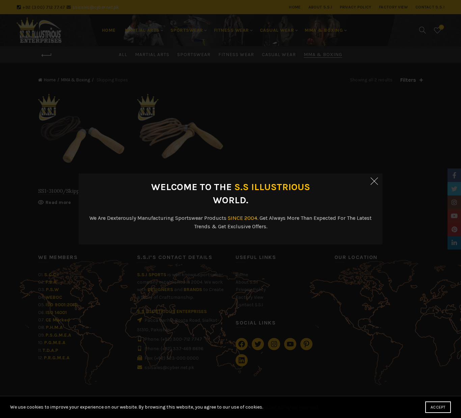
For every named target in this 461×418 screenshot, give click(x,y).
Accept (438, 407)
